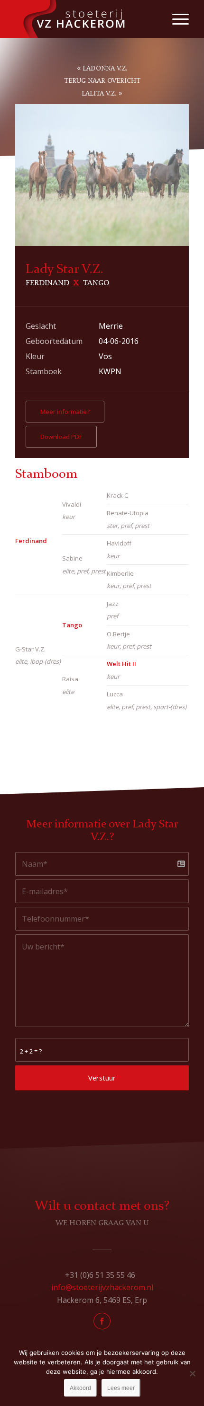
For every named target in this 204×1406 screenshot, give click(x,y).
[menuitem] (176, 19)
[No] (192, 1373)
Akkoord (80, 1388)
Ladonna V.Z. (105, 68)
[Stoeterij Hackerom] (84, 19)
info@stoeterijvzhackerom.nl (102, 1287)
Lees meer (121, 1388)
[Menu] (176, 19)
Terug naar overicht (102, 81)
